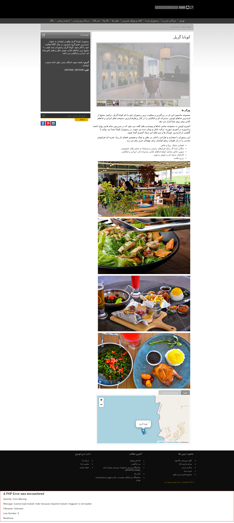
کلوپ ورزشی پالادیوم (183, 460)
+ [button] (101, 400)
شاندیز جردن (187, 467)
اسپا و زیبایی (63, 20)
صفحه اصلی (186, 27)
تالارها (106, 20)
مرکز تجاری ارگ (185, 464)
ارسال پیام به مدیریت (169, 393)
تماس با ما (85, 464)
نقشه (185, 393)
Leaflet (160, 442)
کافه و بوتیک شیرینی (132, 20)
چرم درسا (188, 471)
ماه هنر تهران (135, 460)
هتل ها (115, 20)
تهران (181, 20)
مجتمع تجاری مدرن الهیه (182, 474)
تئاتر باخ (137, 474)
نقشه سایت (84, 467)
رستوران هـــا (152, 20)
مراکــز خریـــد (169, 20)
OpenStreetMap (173, 442)
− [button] (101, 405)
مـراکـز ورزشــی (81, 20)
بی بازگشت (135, 464)
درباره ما (85, 460)
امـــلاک (96, 20)
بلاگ (52, 20)
